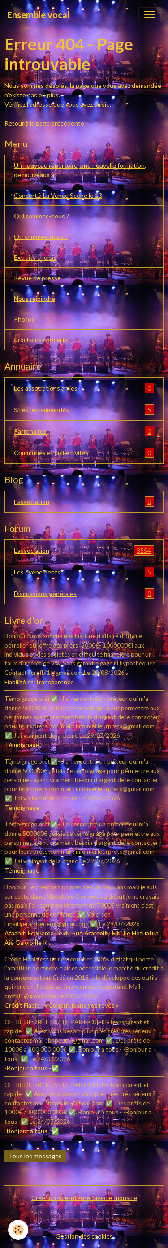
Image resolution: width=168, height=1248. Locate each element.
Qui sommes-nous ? (41, 216)
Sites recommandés (82, 410)
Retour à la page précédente (44, 123)
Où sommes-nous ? (41, 236)
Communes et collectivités (82, 453)
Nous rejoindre (34, 298)
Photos (24, 319)
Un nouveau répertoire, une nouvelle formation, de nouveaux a (80, 169)
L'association (82, 502)
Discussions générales (82, 594)
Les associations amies (82, 388)
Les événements (82, 572)
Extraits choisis (35, 257)
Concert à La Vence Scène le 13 (58, 195)
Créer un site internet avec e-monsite (84, 1197)
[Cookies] (18, 1230)
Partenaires (82, 431)
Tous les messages (35, 1156)
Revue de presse (37, 278)
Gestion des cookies (84, 1236)
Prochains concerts (41, 340)
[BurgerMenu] (149, 14)
